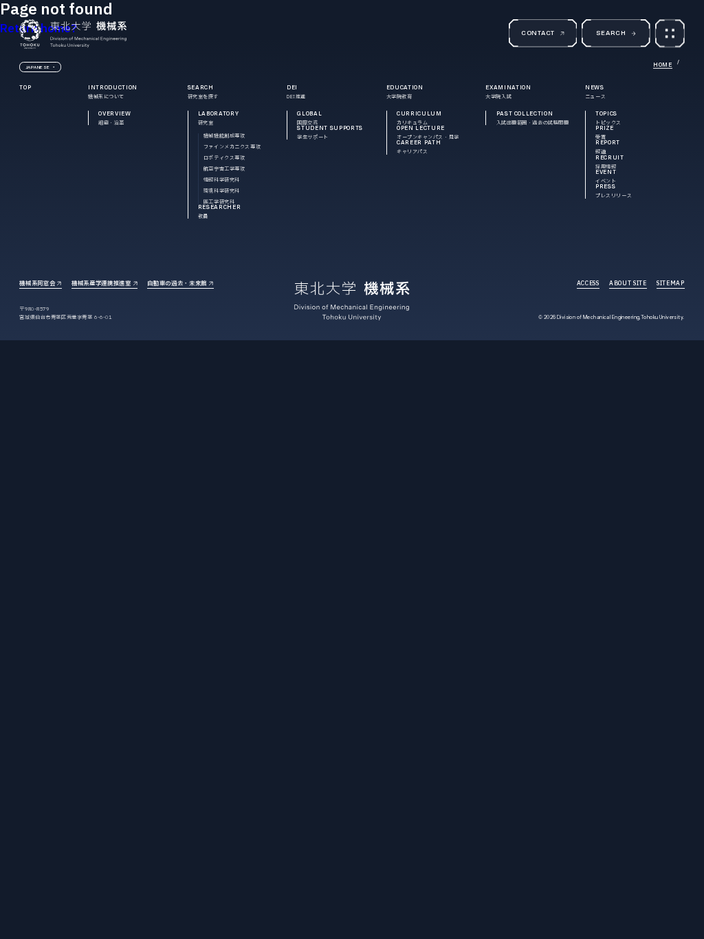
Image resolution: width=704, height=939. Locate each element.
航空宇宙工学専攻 (224, 168)
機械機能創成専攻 (224, 135)
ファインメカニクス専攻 (232, 146)
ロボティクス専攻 (224, 157)
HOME (662, 64)
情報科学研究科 (222, 179)
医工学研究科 (219, 201)
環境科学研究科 (222, 190)
